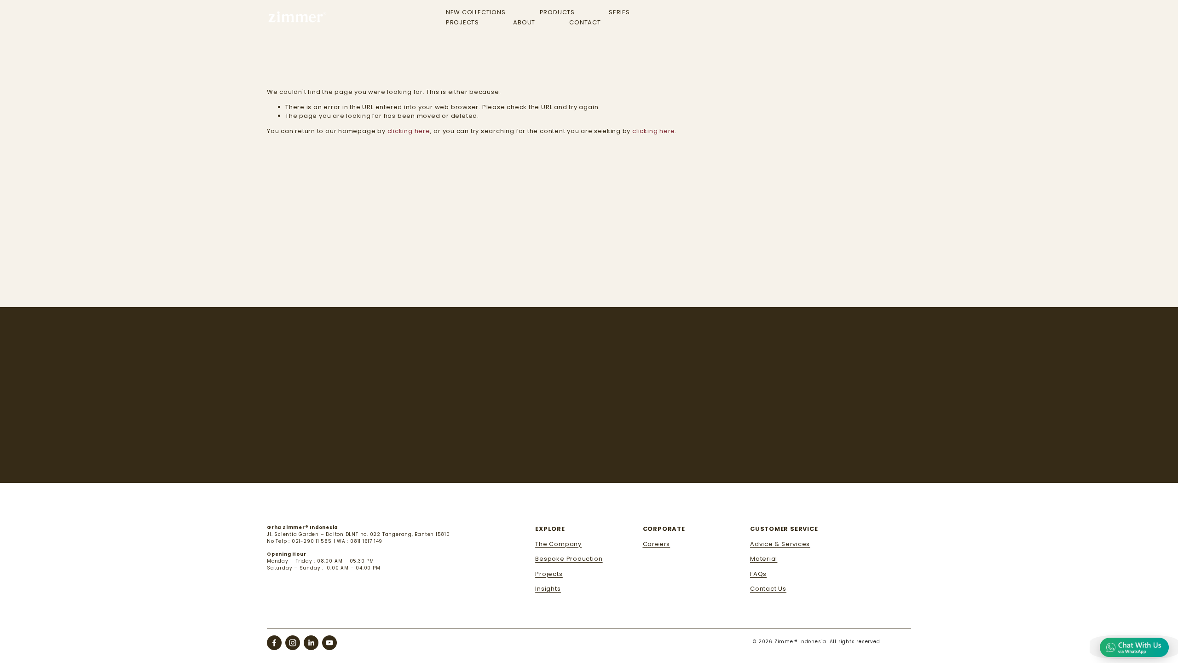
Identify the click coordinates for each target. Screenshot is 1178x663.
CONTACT (585, 22)
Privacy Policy (815, 434)
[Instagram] (292, 642)
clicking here (408, 131)
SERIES (619, 12)
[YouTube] (329, 642)
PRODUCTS (557, 12)
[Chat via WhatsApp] (1134, 647)
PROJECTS (462, 22)
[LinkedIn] (311, 642)
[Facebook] (274, 642)
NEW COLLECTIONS (476, 12)
